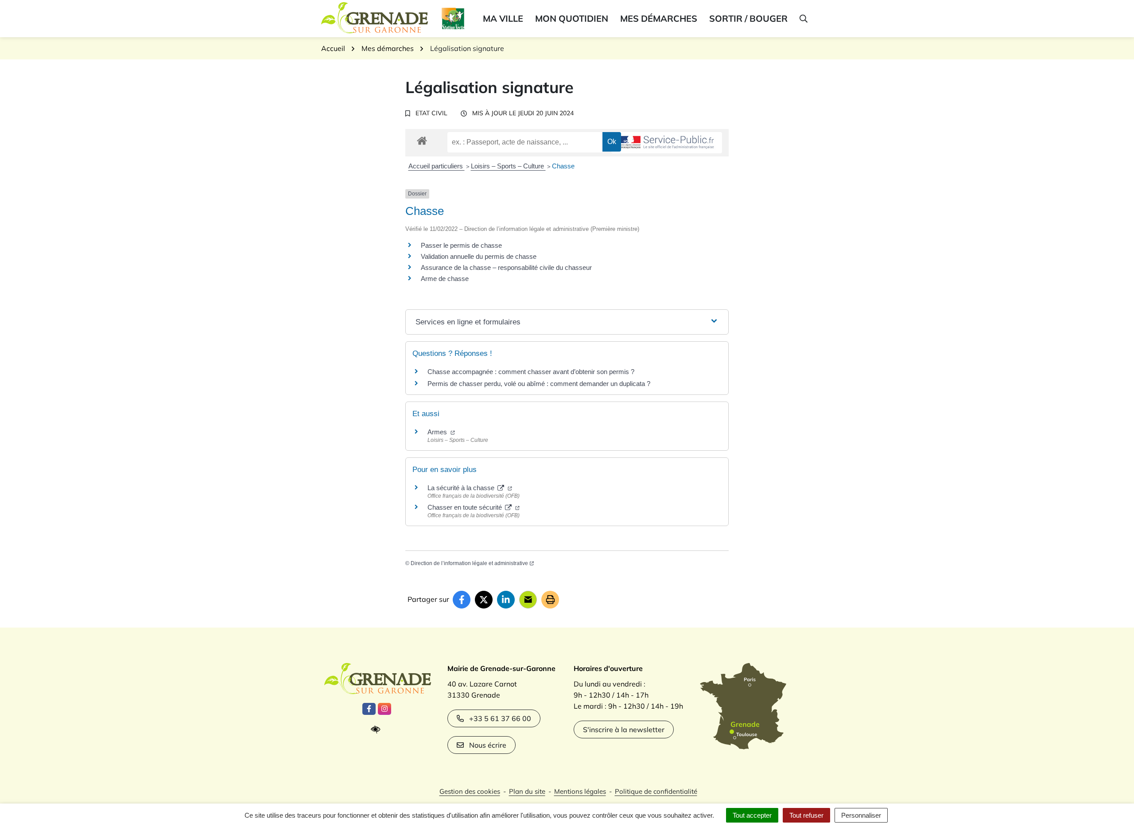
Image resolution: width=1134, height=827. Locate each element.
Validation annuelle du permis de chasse (478, 256)
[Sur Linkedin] (506, 600)
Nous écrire (487, 745)
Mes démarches (658, 18)
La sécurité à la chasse (461, 488)
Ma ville (503, 18)
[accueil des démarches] (422, 139)
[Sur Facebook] (461, 600)
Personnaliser (861, 815)
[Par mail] (528, 600)
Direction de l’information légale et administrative (469, 563)
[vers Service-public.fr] (666, 143)
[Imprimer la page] (550, 600)
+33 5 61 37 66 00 (500, 718)
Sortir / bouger (748, 18)
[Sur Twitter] (484, 600)
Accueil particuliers (436, 166)
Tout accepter (752, 815)
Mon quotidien (571, 18)
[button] (803, 18)
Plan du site (527, 791)
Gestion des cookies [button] (469, 791)
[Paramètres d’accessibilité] (377, 730)
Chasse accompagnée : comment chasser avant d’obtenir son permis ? (530, 371)
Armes (438, 432)
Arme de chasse (445, 278)
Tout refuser (806, 815)
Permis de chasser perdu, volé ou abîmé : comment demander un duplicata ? (538, 383)
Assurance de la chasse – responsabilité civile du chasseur (506, 267)
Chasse (563, 166)
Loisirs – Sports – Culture (508, 166)
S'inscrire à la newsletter (623, 729)
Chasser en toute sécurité (465, 507)
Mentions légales (580, 791)
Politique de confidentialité (656, 791)
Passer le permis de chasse (461, 245)
